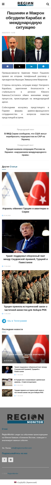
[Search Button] (47, 4)
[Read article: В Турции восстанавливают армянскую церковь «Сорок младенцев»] (7, 382)
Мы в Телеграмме (17, 320)
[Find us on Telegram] (10, 459)
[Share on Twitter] (19, 66)
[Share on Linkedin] (31, 66)
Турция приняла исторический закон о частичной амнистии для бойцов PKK (25, 308)
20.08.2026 (7, 215)
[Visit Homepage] (25, 3)
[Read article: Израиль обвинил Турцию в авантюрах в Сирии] (25, 188)
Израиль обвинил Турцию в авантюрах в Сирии (25, 210)
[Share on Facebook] (7, 66)
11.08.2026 (7, 314)
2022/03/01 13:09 (8, 32)
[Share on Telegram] (43, 66)
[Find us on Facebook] (4, 459)
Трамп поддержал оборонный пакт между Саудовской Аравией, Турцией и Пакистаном (25, 259)
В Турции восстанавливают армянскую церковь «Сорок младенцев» (29, 381)
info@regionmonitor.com (22, 448)
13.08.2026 (19, 385)
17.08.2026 (7, 266)
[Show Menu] (3, 4)
